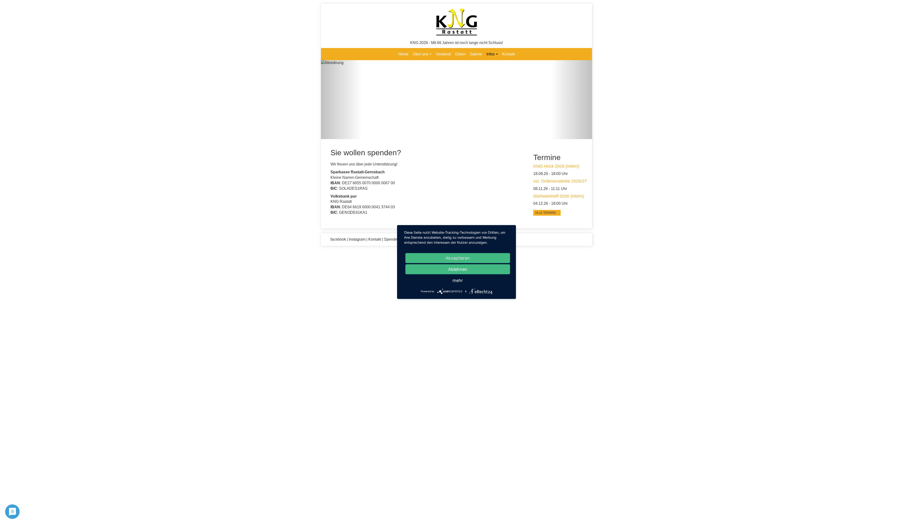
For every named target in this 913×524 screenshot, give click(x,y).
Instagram (357, 239)
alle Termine (546, 212)
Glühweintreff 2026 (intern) (558, 196)
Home (403, 54)
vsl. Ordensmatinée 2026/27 (560, 181)
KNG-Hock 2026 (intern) (556, 166)
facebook (338, 239)
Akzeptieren (458, 258)
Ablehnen (457, 269)
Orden (460, 54)
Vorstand (443, 54)
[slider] (456, 99)
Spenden (391, 239)
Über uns (421, 54)
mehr (457, 280)
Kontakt (508, 54)
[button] (341, 99)
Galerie (476, 54)
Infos (490, 54)
